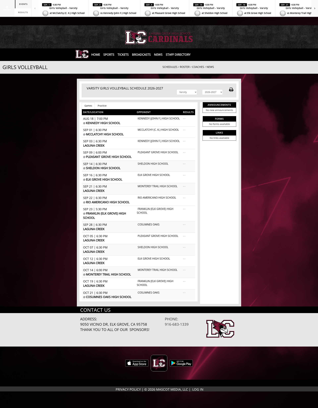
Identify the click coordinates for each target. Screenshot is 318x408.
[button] (63, 9)
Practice (102, 105)
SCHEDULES (169, 67)
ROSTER (185, 67)
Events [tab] (23, 4)
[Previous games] (34, 8)
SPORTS (108, 54)
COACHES (198, 67)
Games (88, 105)
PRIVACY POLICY (128, 389)
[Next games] (314, 8)
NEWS (210, 67)
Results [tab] (23, 12)
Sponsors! (139, 329)
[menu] (96, 54)
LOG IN (197, 389)
